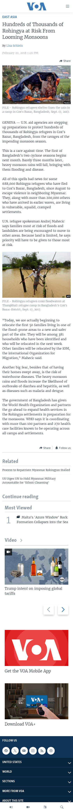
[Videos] (28, 807)
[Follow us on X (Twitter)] (15, 750)
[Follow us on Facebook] (6, 750)
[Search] (62, 807)
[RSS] (42, 750)
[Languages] (45, 807)
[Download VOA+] (36, 701)
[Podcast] (51, 750)
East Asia (9, 17)
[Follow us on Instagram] (33, 750)
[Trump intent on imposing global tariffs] (36, 567)
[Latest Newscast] (11, 807)
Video (11, 540)
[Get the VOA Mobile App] (36, 648)
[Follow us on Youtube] (24, 750)
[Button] (65, 61)
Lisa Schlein (14, 45)
